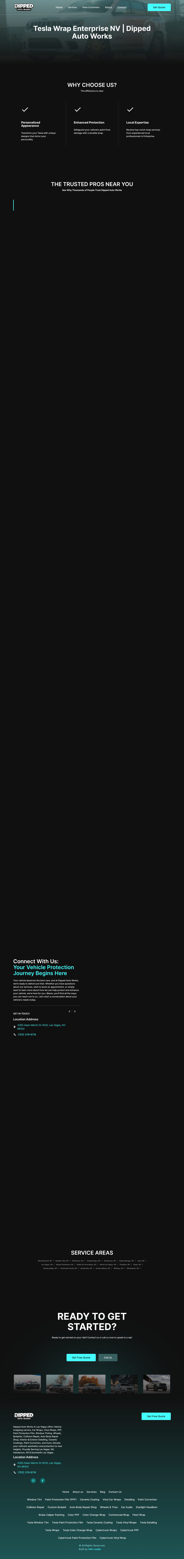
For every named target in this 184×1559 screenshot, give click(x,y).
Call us (108, 1357)
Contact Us (115, 1491)
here (41, 492)
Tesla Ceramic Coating (99, 1522)
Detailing (129, 1499)
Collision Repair (35, 1507)
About (108, 7)
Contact (122, 7)
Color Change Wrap (94, 1514)
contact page (37, 812)
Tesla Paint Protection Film (67, 1522)
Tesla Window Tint (38, 1522)
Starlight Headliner (146, 1507)
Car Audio (127, 1507)
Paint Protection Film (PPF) (61, 1499)
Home (59, 7)
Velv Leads (94, 1549)
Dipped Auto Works (56, 841)
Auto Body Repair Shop (83, 1507)
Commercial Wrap (119, 1514)
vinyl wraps (146, 372)
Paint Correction (147, 1499)
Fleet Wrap (139, 1514)
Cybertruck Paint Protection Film (77, 1537)
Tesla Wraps (52, 1530)
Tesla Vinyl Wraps (126, 1522)
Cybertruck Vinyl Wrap (113, 1537)
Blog (102, 1491)
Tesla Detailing (148, 1522)
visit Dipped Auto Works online (102, 424)
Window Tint (34, 1499)
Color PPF (73, 1514)
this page (109, 312)
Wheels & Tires (109, 1507)
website (51, 740)
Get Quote (159, 7)
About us (78, 1491)
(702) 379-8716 (27, 1034)
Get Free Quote (81, 1357)
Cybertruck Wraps (106, 1530)
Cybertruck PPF (129, 1530)
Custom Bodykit (57, 1507)
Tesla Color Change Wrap (77, 1530)
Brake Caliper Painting (51, 1514)
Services (92, 1491)
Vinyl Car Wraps (112, 1499)
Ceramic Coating (89, 1499)
